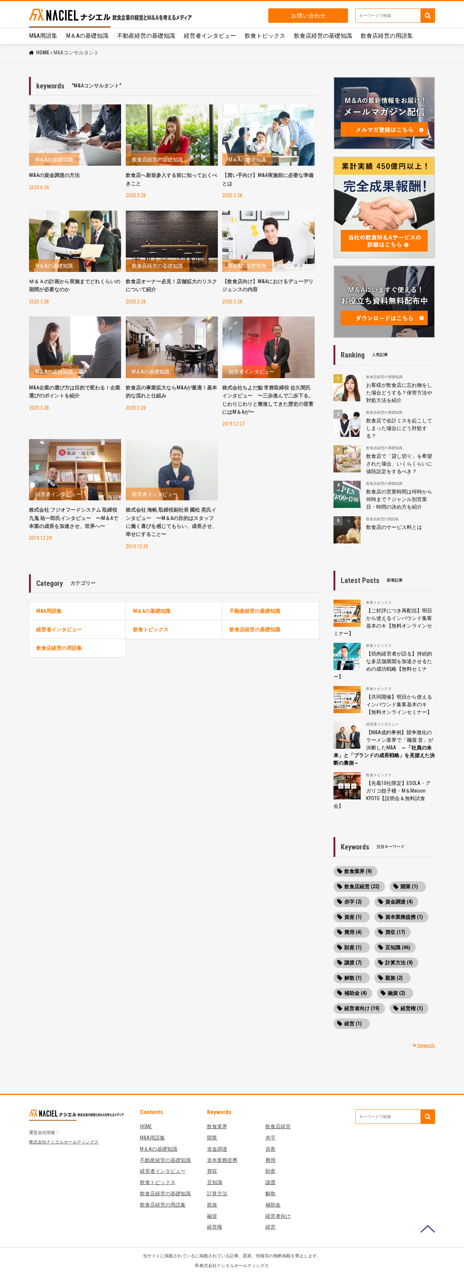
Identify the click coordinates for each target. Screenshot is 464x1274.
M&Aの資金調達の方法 (54, 175)
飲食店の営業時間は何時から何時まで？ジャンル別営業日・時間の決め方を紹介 (399, 499)
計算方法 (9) (399, 962)
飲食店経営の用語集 (387, 35)
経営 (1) (353, 1023)
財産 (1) (353, 947)
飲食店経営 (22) (362, 886)
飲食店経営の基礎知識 (323, 35)
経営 (270, 1227)
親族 (212, 1205)
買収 (212, 1171)
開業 (212, 1138)
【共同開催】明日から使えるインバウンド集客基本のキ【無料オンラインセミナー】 (399, 704)
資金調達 (217, 1149)
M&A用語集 (43, 35)
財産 (270, 1171)
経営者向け (278, 1216)
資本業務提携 (222, 1160)
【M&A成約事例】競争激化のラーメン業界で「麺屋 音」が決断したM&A (384, 747)
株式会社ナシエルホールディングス (64, 1142)
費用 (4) (353, 932)
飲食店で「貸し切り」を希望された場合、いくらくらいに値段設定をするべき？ (399, 463)
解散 (270, 1193)
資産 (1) (353, 917)
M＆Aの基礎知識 (87, 35)
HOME (42, 52)
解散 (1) (353, 978)
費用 (270, 1160)
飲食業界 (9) (358, 871)
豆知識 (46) (397, 947)
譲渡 (270, 1182)
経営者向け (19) (362, 1008)
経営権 (214, 1227)
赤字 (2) (353, 902)
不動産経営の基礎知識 (146, 35)
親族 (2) (394, 978)
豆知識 (214, 1182)
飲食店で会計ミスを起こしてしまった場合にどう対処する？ (399, 428)
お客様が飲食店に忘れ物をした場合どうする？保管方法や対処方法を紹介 (399, 392)
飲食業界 (217, 1126)
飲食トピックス (265, 35)
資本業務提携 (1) (404, 917)
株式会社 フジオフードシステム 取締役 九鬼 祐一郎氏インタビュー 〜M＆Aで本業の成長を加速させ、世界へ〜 (73, 518)
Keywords (426, 1045)
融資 (212, 1216)
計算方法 (217, 1193)
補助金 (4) (355, 993)
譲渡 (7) (353, 962)
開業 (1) (409, 886)
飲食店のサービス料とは (394, 527)
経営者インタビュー (210, 35)
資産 (270, 1149)
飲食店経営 (278, 1126)
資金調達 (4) (399, 902)
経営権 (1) (412, 1008)
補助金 (273, 1205)
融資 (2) (396, 993)
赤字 (270, 1138)
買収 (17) (395, 932)
